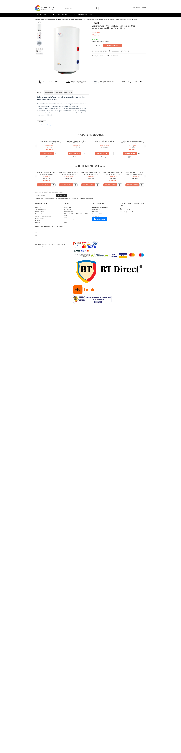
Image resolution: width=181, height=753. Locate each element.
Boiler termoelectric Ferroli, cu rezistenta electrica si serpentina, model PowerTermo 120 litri (77, 142)
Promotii (65, 14)
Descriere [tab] (39, 92)
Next (39, 56)
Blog (90, 14)
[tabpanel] (66, 49)
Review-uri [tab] (68, 92)
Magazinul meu (41, 203)
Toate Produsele (41, 14)
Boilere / (68, 19)
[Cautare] (97, 8)
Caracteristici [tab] (49, 92)
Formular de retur (40, 214)
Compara (50, 157)
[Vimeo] (36, 237)
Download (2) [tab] (58, 92)
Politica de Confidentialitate (85, 198)
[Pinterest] (36, 233)
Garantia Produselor (69, 220)
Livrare (65, 218)
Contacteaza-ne (100, 219)
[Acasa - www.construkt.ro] (44, 8)
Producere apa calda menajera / (54, 19)
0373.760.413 (127, 209)
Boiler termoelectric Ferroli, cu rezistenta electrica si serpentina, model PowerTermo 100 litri (49, 142)
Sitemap (37, 222)
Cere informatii (113, 56)
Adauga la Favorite (98, 56)
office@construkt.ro (128, 212)
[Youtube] (36, 235)
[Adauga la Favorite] (56, 153)
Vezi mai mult (41, 121)
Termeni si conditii (40, 209)
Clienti (66, 203)
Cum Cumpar (67, 209)
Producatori (82, 14)
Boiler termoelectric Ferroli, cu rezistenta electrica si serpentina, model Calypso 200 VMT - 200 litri (132, 142)
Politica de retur (39, 211)
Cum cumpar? (55, 14)
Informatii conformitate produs (45, 125)
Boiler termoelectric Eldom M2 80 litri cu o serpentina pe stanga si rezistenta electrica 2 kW (134, 173)
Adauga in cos (112, 46)
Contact (37, 220)
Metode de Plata (68, 211)
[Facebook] (36, 230)
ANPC (65, 222)
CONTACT (73, 14)
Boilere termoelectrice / (79, 19)
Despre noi (38, 207)
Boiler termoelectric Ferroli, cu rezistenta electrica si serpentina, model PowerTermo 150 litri (104, 142)
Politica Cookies (39, 218)
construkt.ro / (39, 19)
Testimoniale (67, 207)
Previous (39, 22)
